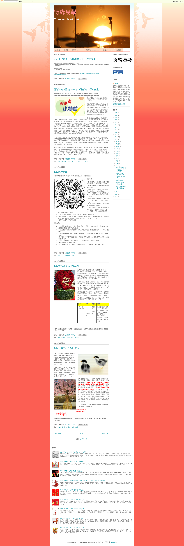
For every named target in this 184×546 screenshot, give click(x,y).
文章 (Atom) (83, 439)
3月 (117, 163)
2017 (116, 127)
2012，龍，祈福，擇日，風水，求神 (68, 427)
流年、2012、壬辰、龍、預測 (66, 255)
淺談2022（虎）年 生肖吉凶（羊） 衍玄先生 (72, 518)
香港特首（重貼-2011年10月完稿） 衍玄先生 (76, 89)
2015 (116, 132)
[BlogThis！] (80, 79)
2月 (117, 166)
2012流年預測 (60, 172)
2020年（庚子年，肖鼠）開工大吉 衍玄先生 (72, 461)
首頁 (81, 433)
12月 (117, 141)
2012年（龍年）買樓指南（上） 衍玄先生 (75, 59)
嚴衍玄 (116, 83)
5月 (117, 158)
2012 (116, 139)
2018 (116, 125)
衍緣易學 (65, 12)
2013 (116, 137)
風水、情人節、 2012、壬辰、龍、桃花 (69, 337)
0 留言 (73, 78)
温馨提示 (118, 50)
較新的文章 (58, 433)
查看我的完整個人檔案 (119, 104)
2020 (116, 120)
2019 (116, 122)
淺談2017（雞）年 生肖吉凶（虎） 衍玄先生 (72, 527)
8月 (117, 151)
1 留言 (73, 253)
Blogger (112, 542)
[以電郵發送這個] (79, 79)
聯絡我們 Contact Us (108, 50)
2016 (116, 129)
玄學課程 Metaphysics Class (92, 50)
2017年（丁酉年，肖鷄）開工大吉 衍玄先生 (72, 499)
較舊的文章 (105, 433)
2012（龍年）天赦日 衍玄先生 (69, 348)
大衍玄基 (57, 50)
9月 (117, 148)
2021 (116, 117)
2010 (116, 196)
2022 (116, 115)
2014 (116, 134)
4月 (117, 161)
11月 (117, 144)
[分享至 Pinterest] (86, 79)
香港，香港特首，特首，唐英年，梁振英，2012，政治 (73, 161)
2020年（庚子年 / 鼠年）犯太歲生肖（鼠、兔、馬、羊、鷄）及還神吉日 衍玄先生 (82, 480)
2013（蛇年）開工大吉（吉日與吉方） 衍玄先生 (73, 452)
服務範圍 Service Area (77, 50)
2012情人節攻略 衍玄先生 (67, 266)
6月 (117, 156)
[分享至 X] (82, 79)
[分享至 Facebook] (84, 79)
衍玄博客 (66, 50)
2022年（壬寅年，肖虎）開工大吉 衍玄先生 (72, 509)
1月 (117, 191)
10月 (117, 146)
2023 (116, 112)
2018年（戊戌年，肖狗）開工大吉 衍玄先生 (72, 490)
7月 (117, 153)
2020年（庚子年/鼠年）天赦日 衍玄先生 (71, 471)
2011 (116, 194)
